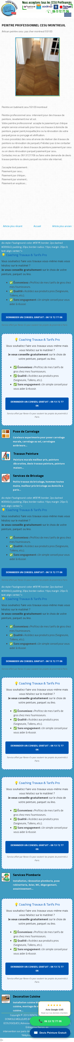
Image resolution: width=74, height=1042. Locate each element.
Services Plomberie (27, 874)
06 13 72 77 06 (50, 1021)
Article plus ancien (62, 226)
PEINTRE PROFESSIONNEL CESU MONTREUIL (34, 25)
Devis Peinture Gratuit (50, 1032)
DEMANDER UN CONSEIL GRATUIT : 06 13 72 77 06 (34, 317)
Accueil (37, 226)
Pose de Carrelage (26, 431)
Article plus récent (12, 226)
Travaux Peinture (25, 453)
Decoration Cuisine (26, 996)
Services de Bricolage (28, 475)
